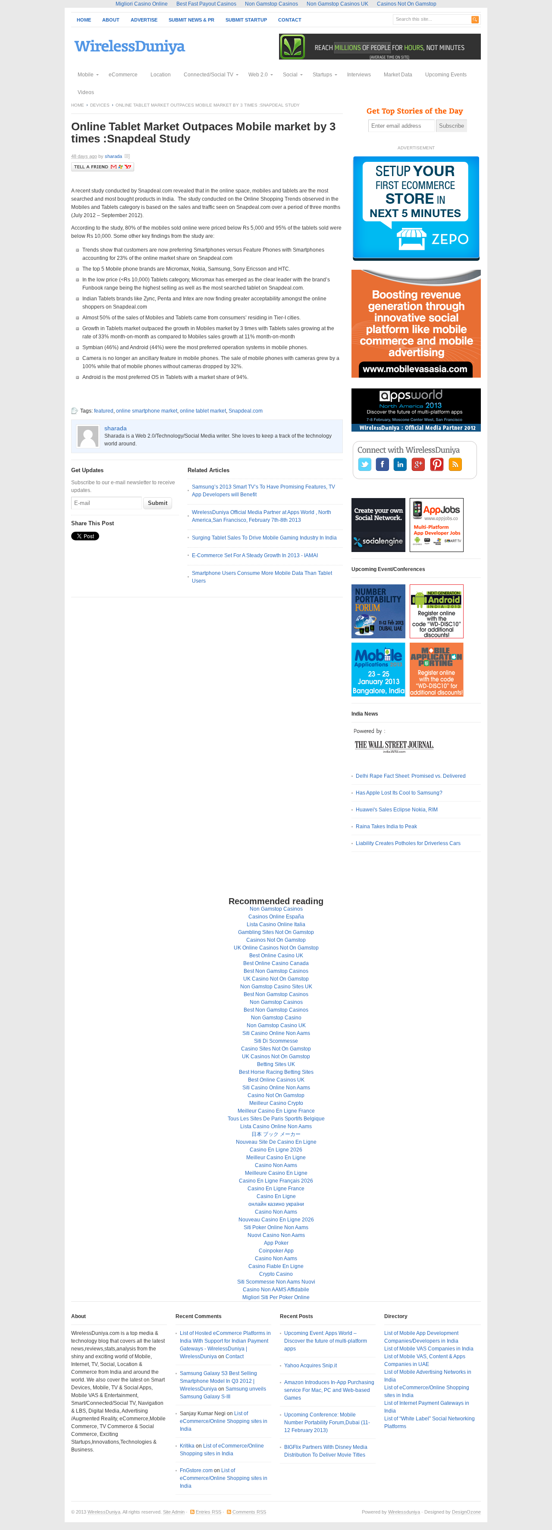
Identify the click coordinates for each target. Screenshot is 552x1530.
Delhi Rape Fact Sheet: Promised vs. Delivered (411, 776)
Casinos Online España (276, 917)
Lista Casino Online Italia (276, 924)
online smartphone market (146, 411)
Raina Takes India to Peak (386, 826)
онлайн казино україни (276, 1204)
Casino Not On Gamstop (276, 1095)
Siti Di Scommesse (276, 1041)
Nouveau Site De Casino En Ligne (276, 1142)
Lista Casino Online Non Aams (276, 1126)
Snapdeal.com (246, 411)
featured (103, 411)
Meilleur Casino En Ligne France (276, 1111)
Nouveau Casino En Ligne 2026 (276, 1220)
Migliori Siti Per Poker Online (276, 1297)
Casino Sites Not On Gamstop (276, 1049)
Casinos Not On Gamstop (276, 940)
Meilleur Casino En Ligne (276, 1158)
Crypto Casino (276, 1274)
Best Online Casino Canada (276, 963)
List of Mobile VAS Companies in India (429, 1349)
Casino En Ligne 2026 (276, 1150)
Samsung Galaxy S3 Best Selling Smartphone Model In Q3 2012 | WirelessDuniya (218, 1381)
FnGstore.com (196, 1470)
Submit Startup (246, 19)
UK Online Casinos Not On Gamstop (276, 948)
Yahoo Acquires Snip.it (310, 1366)
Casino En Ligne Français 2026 (276, 1181)
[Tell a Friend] (102, 170)
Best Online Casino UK (276, 956)
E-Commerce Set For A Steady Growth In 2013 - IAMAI (255, 555)
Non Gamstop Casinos (276, 909)
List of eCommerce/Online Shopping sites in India (223, 1421)
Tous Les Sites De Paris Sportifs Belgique (276, 1119)
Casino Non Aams (276, 1165)
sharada (113, 156)
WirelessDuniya (104, 1511)
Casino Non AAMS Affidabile (276, 1290)
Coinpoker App (276, 1251)
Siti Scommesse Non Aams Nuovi (276, 1282)
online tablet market (203, 411)
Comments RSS (249, 1511)
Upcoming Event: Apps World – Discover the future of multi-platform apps (325, 1341)
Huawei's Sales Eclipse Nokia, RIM (397, 810)
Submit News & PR (191, 19)
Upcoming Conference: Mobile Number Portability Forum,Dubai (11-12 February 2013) (327, 1422)
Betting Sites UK (276, 1064)
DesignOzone (466, 1511)
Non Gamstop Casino (276, 1018)
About (110, 19)
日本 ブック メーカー (276, 1134)
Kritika (187, 1446)
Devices (100, 105)
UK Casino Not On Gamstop (276, 979)
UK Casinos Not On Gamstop (276, 1057)
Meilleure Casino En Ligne (276, 1173)
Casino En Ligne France (276, 1189)
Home (84, 19)
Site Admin (174, 1511)
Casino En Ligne (276, 1196)
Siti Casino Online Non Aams (276, 1033)
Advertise (144, 19)
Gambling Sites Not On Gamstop (276, 932)
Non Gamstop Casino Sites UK (276, 987)
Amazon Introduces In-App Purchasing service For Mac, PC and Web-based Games (329, 1390)
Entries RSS (208, 1511)
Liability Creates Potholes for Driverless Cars (408, 843)
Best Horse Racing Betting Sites (276, 1072)
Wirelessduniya (404, 1511)
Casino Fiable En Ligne (276, 1266)
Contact (289, 19)
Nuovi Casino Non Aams (276, 1235)
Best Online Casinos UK (276, 1080)
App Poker (276, 1243)
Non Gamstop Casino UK (276, 1025)
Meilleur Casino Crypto (276, 1103)
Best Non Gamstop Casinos (276, 971)
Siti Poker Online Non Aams (276, 1227)
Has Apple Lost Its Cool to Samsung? (399, 793)
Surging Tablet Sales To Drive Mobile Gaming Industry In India (264, 538)
